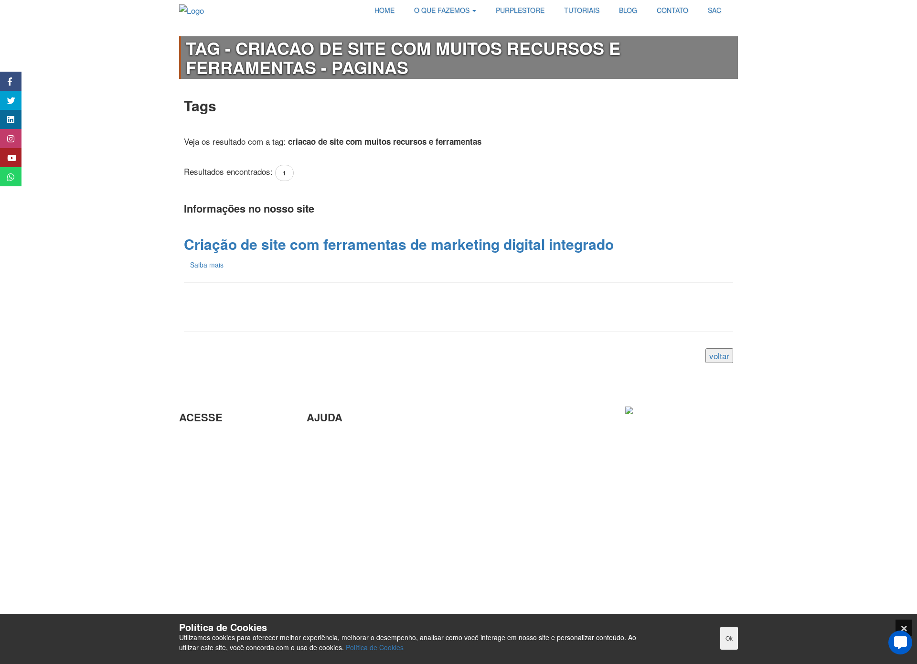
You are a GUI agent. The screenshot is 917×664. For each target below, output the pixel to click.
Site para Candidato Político (356, 532)
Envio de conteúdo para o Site (360, 485)
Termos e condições (215, 603)
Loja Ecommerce (209, 587)
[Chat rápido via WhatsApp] (6, 176)
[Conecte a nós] (6, 119)
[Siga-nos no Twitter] (6, 100)
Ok (729, 638)
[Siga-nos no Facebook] (6, 81)
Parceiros (196, 439)
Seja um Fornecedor (215, 540)
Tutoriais (194, 572)
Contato (320, 563)
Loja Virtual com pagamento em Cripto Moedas (229, 476)
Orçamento (326, 516)
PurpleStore (200, 556)
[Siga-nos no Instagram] (6, 138)
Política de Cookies (375, 647)
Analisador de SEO (213, 454)
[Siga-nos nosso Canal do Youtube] (6, 157)
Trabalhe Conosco (211, 497)
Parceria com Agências (348, 439)
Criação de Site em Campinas (360, 454)
